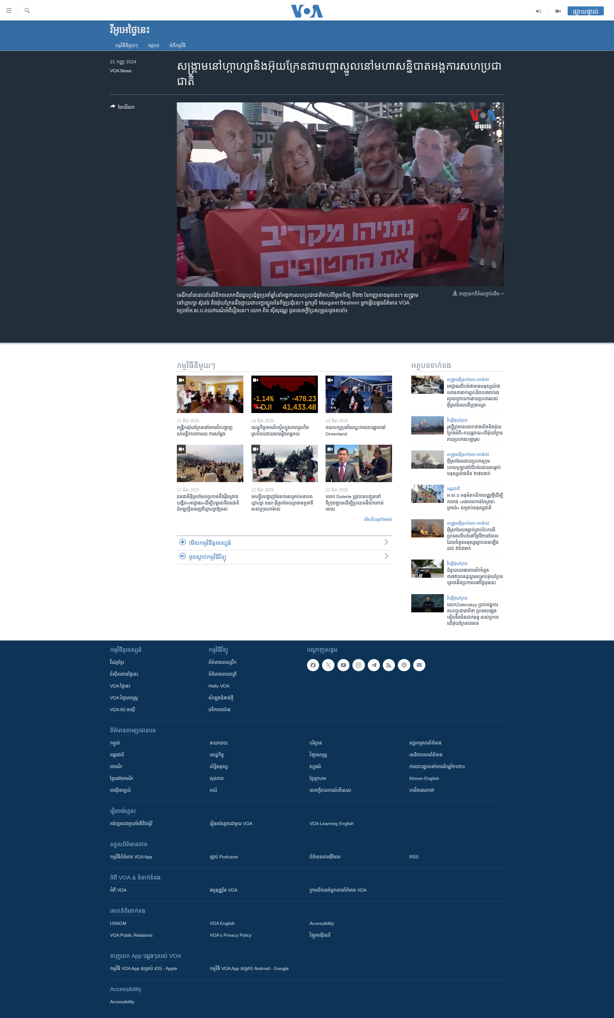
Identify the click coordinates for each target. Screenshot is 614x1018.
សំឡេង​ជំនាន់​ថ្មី (221, 697)
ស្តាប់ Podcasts (224, 856)
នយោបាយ (219, 742)
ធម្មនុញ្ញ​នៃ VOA (223, 890)
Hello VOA (219, 685)
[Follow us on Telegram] (374, 665)
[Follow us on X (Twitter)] (328, 665)
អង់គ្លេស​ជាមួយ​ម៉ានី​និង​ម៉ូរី (131, 823)
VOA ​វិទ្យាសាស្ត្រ (124, 697)
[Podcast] (404, 665)
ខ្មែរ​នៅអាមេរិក (121, 778)
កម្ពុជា (115, 742)
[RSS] (389, 665)
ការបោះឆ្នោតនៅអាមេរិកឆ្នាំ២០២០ (437, 766)
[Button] (122, 108)
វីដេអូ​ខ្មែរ (117, 662)
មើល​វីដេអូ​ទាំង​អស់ (378, 519)
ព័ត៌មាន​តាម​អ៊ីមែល (325, 856)
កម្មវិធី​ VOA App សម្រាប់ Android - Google (249, 968)
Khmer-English (424, 778)
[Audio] (538, 11)
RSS (413, 856)
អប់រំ (213, 790)
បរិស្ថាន (316, 742)
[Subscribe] (419, 665)
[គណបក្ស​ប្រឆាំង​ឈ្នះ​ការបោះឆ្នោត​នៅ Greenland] (359, 394)
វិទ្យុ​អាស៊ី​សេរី (320, 935)
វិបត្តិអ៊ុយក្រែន (457, 420)
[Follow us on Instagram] (358, 665)
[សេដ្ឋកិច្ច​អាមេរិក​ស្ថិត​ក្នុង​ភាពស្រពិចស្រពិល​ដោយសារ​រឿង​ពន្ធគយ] (284, 394)
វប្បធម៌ (315, 766)
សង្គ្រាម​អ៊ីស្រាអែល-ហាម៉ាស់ (468, 379)
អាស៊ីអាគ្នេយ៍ (120, 790)
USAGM (118, 923)
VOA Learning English (332, 823)
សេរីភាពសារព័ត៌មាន (426, 754)
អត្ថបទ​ (153, 45)
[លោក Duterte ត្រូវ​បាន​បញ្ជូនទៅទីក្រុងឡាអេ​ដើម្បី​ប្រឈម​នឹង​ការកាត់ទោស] (359, 463)
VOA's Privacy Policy (230, 935)
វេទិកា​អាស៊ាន (220, 709)
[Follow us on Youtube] (343, 665)
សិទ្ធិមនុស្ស (219, 766)
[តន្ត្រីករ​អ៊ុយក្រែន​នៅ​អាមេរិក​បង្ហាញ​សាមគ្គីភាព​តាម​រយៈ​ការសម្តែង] (210, 394)
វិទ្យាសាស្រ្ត (318, 754)
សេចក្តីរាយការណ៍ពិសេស (330, 790)
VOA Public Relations (131, 935)
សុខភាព (217, 778)
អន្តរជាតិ (453, 488)
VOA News (120, 70)
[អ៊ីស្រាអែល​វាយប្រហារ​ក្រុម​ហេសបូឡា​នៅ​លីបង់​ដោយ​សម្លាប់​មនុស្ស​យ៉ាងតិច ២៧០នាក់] (427, 459)
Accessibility (322, 923)
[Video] (558, 11)
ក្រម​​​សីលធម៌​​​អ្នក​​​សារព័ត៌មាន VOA (338, 890)
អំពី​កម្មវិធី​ (177, 45)
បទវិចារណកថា (421, 790)
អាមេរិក (116, 766)
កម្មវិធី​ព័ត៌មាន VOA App (131, 856)
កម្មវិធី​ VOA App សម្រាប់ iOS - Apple (143, 968)
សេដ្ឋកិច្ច (217, 754)
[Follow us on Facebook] (313, 665)
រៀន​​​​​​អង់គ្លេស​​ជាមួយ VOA (231, 823)
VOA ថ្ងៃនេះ (120, 685)
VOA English (222, 923)
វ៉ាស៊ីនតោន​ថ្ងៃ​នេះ (124, 674)
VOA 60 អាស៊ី (122, 709)
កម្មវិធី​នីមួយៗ (126, 45)
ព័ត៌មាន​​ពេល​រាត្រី (223, 674)
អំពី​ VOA (118, 890)
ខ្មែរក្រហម (318, 778)
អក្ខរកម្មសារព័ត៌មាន (425, 742)
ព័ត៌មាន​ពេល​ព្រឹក (223, 662)
